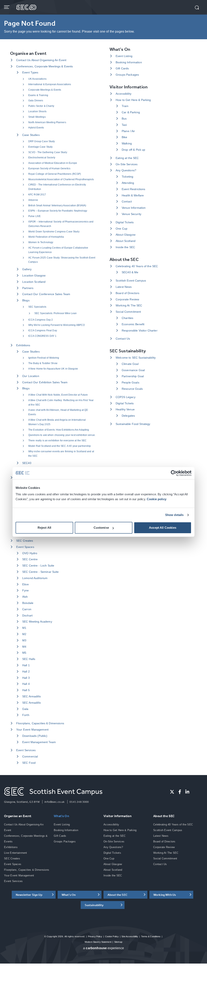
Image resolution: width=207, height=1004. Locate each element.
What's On (120, 49)
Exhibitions (23, 345)
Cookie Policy (112, 936)
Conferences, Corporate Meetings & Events (44, 66)
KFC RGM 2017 (37, 194)
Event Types (30, 72)
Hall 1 (26, 665)
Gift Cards (122, 68)
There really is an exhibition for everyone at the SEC (57, 440)
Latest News (124, 286)
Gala (25, 709)
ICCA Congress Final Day (42, 330)
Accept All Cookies (162, 528)
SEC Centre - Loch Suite (38, 565)
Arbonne (33, 200)
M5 (24, 652)
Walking (127, 143)
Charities (127, 318)
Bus (124, 118)
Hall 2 (26, 671)
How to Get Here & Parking (133, 100)
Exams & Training (38, 95)
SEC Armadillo (31, 696)
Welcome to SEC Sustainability (136, 357)
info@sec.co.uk (54, 802)
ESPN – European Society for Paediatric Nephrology (57, 210)
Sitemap (118, 942)
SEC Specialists (37, 306)
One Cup (121, 228)
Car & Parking (131, 112)
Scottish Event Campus (131, 280)
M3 (24, 640)
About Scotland (125, 241)
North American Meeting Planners (47, 122)
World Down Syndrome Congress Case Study (53, 231)
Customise (101, 528)
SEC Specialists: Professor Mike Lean (55, 313)
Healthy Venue (125, 409)
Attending (128, 182)
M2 (24, 634)
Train (125, 106)
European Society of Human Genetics (49, 168)
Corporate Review (127, 299)
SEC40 (26, 463)
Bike (124, 137)
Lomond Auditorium (35, 578)
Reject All (44, 528)
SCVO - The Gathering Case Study (47, 152)
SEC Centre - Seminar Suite (40, 571)
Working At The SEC (129, 305)
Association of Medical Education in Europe (52, 163)
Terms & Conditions (151, 936)
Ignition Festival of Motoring (43, 357)
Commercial (30, 756)
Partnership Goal (133, 376)
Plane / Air (128, 131)
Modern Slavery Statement (98, 942)
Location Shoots (37, 111)
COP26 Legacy (125, 397)
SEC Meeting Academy (37, 621)
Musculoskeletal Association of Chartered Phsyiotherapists (61, 179)
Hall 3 (26, 677)
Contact (127, 201)
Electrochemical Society (41, 157)
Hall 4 (26, 683)
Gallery (27, 269)
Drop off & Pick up (133, 149)
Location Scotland (33, 281)
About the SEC (124, 259)
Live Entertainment (15, 852)
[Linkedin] (187, 791)
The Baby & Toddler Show (42, 363)
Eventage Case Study (40, 146)
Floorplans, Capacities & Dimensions (40, 723)
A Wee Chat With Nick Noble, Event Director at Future (58, 394)
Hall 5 (26, 690)
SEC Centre (30, 559)
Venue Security (131, 214)
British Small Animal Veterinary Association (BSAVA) (57, 205)
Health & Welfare (133, 195)
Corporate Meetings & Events (44, 89)
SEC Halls (28, 659)
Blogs (26, 300)
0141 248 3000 (79, 802)
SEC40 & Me (130, 272)
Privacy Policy (95, 936)
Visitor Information (129, 87)
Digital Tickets (125, 222)
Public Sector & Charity (41, 106)
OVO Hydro (29, 553)
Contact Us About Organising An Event (41, 60)
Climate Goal (130, 363)
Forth (25, 715)
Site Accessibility (129, 936)
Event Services (26, 750)
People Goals (130, 382)
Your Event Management (32, 729)
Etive (25, 584)
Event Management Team (39, 742)
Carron (26, 609)
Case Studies (31, 135)
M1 (24, 627)
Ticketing (127, 176)
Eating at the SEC (127, 158)
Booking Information (129, 62)
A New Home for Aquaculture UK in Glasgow (53, 368)
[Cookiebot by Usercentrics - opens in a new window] (173, 473)
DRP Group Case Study (41, 141)
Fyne (25, 590)
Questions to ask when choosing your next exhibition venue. (61, 435)
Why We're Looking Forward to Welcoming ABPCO (56, 325)
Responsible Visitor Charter (139, 330)
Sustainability (94, 905)
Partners (27, 288)
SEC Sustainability (128, 351)
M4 (24, 646)
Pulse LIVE (34, 216)
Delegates (128, 415)
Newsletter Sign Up (29, 895)
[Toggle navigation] (7, 7)
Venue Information (134, 207)
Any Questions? (126, 170)
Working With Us (164, 895)
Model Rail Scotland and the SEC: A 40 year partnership (59, 446)
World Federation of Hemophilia (46, 236)
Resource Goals (132, 388)
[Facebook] (179, 791)
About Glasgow (125, 234)
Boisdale (27, 603)
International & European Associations (49, 84)
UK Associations (37, 78)
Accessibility (123, 93)
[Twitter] (172, 791)
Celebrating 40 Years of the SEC (137, 266)
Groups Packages (127, 74)
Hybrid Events (36, 127)
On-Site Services (126, 164)
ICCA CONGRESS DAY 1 (42, 336)
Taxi (124, 124)
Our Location (30, 376)
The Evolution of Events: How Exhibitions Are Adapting (58, 429)
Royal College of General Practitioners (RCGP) (54, 174)
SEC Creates (24, 540)
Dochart (27, 615)
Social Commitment (128, 311)
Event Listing (124, 56)
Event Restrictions (133, 189)
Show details (174, 515)
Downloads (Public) (35, 735)
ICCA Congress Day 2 (40, 319)
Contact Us (123, 338)
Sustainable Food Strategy (133, 424)
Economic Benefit (133, 324)
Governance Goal (133, 370)
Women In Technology (40, 242)
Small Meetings (37, 116)
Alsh (25, 596)
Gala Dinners (35, 100)
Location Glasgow (33, 275)
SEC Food (29, 762)
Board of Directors (127, 293)
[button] (197, 7)
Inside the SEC (125, 247)
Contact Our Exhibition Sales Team (45, 382)
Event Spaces (25, 547)
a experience (103, 948)
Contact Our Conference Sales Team (46, 294)
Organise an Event (28, 53)
